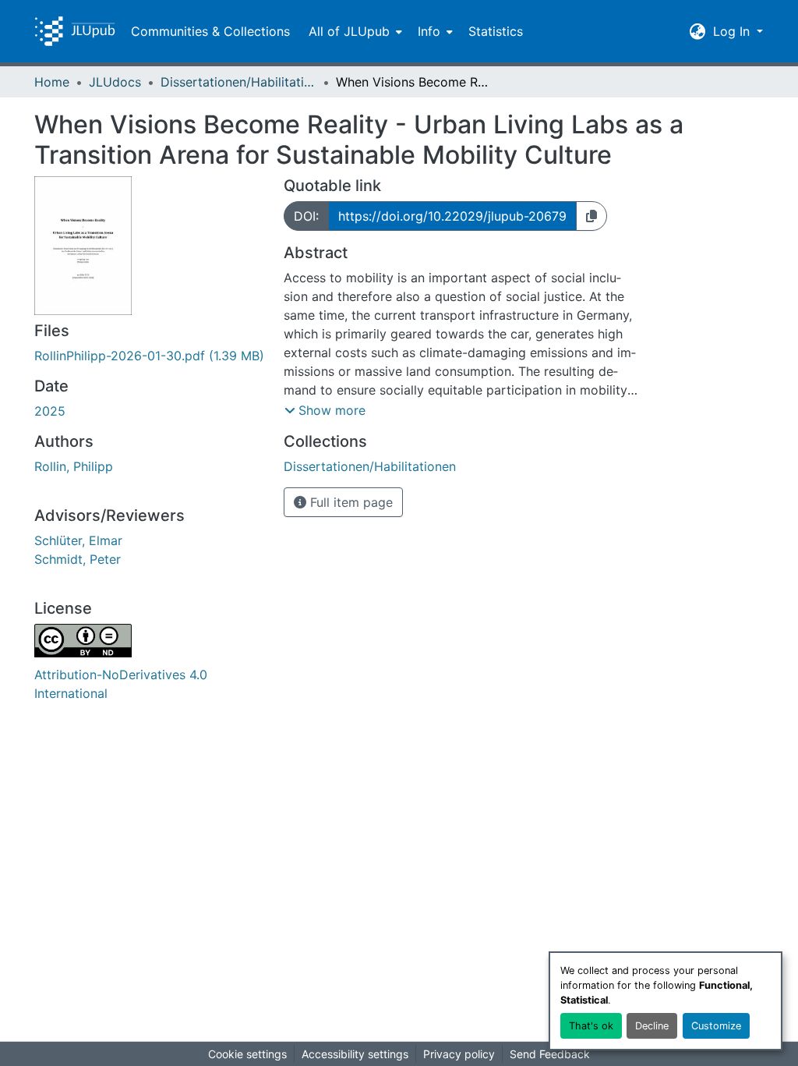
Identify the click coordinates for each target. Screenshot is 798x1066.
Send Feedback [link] (550, 1054)
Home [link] (51, 82)
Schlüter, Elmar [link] (78, 540)
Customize (716, 1026)
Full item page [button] (349, 502)
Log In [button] (733, 31)
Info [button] (429, 31)
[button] (74, 31)
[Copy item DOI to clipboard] (591, 216)
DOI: (306, 216)
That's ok (591, 1026)
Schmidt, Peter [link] (77, 559)
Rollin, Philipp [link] (73, 466)
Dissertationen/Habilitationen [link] (238, 82)
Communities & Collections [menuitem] (210, 31)
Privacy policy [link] (459, 1054)
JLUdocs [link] (115, 82)
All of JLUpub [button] (349, 31)
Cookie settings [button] (247, 1054)
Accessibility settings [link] (355, 1054)
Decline (652, 1026)
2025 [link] (49, 411)
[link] (149, 355)
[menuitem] (353, 31)
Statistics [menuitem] (495, 31)
